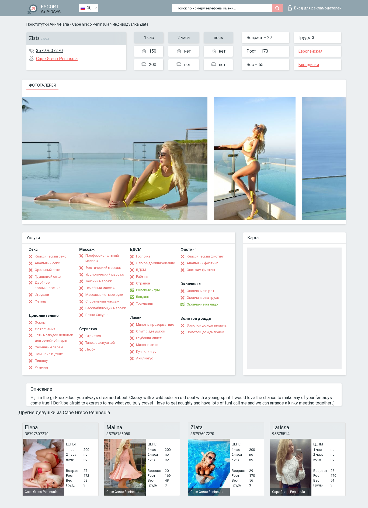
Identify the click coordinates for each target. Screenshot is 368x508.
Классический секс (50, 256)
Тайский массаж (98, 281)
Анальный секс (47, 263)
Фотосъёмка (45, 329)
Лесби (90, 349)
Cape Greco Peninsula (90, 24)
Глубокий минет (149, 338)
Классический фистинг (205, 256)
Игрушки (42, 295)
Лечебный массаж (100, 288)
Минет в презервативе (155, 324)
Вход (318, 8)
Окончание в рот (200, 291)
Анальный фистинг (202, 263)
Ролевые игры (148, 290)
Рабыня (142, 276)
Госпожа (143, 256)
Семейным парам (49, 347)
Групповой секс (48, 276)
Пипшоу (41, 361)
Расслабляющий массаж (105, 308)
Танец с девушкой (100, 343)
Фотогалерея (42, 85)
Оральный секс (47, 270)
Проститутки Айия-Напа (47, 24)
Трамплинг (144, 303)
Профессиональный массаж (102, 258)
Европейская (310, 51)
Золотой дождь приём (205, 332)
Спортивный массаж (102, 301)
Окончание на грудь (203, 298)
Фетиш (40, 301)
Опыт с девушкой (150, 331)
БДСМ (141, 270)
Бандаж (142, 297)
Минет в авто (147, 345)
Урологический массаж (104, 274)
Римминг (41, 367)
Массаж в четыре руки (104, 295)
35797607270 (49, 50)
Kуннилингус (146, 351)
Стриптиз (93, 336)
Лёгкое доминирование (155, 263)
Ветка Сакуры (96, 315)
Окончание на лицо (202, 304)
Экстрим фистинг (201, 270)
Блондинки (308, 64)
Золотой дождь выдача (207, 325)
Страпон (143, 283)
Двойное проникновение (47, 285)
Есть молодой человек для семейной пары (54, 337)
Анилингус (144, 358)
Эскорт (41, 322)
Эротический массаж (103, 268)
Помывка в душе (49, 354)
